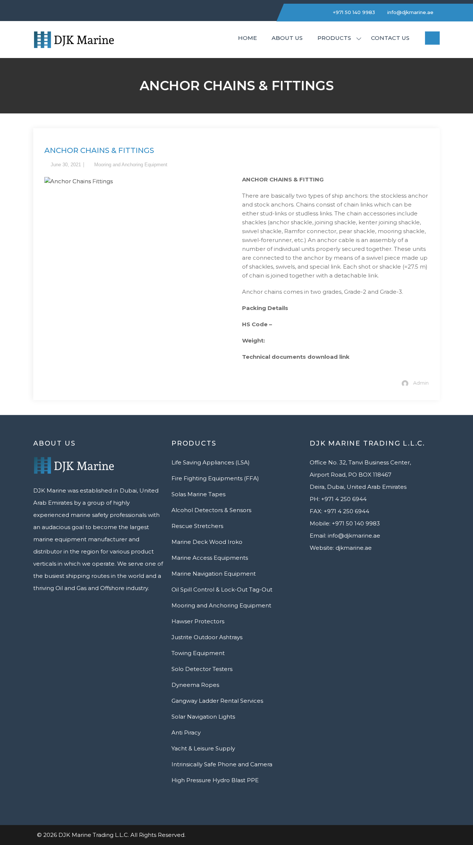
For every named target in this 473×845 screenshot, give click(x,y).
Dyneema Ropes (195, 684)
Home (247, 37)
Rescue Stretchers (197, 525)
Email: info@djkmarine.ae (345, 535)
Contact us (390, 37)
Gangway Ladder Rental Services (217, 700)
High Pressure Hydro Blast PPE (215, 780)
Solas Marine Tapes (198, 494)
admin (421, 383)
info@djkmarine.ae (409, 12)
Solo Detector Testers (201, 668)
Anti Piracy (186, 732)
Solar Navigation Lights (203, 716)
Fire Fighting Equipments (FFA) (215, 478)
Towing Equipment (198, 653)
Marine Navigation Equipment (213, 573)
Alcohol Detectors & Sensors (211, 510)
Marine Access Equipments (209, 557)
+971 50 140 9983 (353, 12)
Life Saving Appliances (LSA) (210, 462)
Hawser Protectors (197, 621)
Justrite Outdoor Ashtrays (206, 637)
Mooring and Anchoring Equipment (130, 164)
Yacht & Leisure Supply (203, 748)
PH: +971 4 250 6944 (338, 498)
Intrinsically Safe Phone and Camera (221, 764)
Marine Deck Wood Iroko (206, 541)
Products (334, 37)
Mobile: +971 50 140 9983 (345, 523)
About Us (287, 37)
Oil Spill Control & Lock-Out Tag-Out (221, 589)
